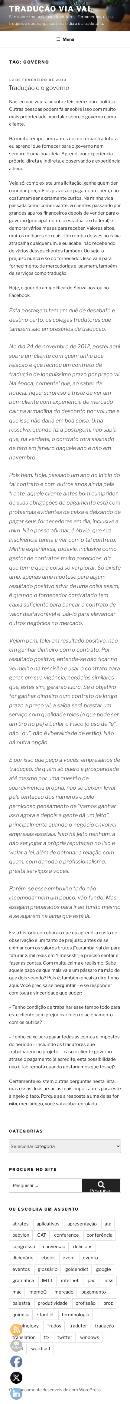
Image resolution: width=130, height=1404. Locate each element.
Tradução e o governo (38, 87)
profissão (86, 1303)
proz (108, 1303)
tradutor (78, 1326)
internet (70, 1280)
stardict (45, 1314)
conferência (99, 1235)
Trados (54, 1326)
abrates (20, 1224)
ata (108, 1224)
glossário (47, 1269)
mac (16, 1292)
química (20, 1314)
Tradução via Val (51, 9)
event (69, 1258)
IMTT (47, 1280)
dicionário (23, 1258)
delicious (83, 1246)
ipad (91, 1280)
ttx (47, 1337)
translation (24, 1337)
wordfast (40, 1348)
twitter (64, 1337)
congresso (23, 1246)
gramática (23, 1280)
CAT (41, 1235)
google (103, 1269)
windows (89, 1337)
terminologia (75, 1314)
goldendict (76, 1269)
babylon (20, 1235)
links (108, 1280)
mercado (63, 1292)
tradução (104, 1326)
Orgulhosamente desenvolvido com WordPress (55, 1389)
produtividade (53, 1303)
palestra (21, 1303)
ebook (48, 1258)
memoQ (38, 1292)
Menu (68, 39)
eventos (21, 1269)
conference (66, 1235)
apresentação (82, 1224)
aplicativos (48, 1224)
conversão (54, 1246)
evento (90, 1258)
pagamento (93, 1292)
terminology (25, 1326)
